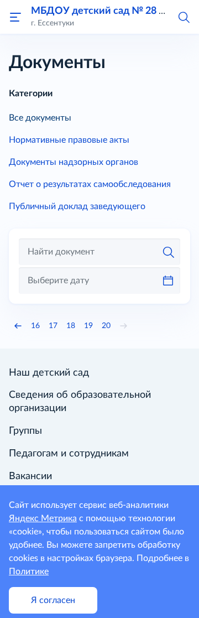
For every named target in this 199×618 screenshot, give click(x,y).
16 (35, 326)
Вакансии (30, 476)
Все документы (40, 117)
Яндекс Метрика (43, 518)
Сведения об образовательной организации (80, 401)
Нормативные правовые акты (69, 140)
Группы (25, 431)
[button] (183, 16)
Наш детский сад (49, 373)
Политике (29, 571)
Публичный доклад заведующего (77, 206)
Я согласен (53, 600)
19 (88, 326)
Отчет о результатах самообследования (90, 184)
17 (53, 326)
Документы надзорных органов (73, 162)
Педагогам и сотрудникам (69, 454)
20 (106, 326)
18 (70, 326)
